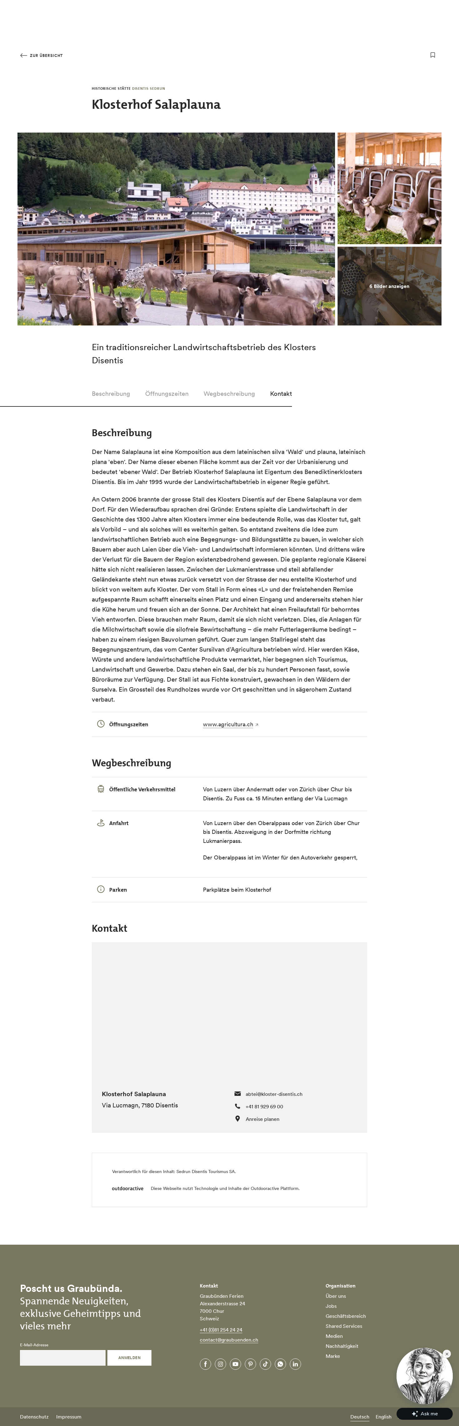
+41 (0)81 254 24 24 (221, 1330)
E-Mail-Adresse (34, 1345)
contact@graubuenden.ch (229, 1340)
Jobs (331, 1306)
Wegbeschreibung (229, 394)
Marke (333, 1356)
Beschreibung (111, 394)
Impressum (68, 1416)
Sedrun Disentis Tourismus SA (205, 1171)
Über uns (336, 1296)
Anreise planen (262, 1119)
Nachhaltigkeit (342, 1346)
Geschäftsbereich (346, 1316)
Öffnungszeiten (167, 394)
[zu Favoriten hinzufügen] (433, 55)
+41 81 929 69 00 (264, 1106)
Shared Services (344, 1326)
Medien (334, 1336)
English (384, 1416)
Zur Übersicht (46, 55)
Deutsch (359, 1416)
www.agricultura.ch (228, 724)
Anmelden (129, 1357)
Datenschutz (34, 1416)
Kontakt (281, 394)
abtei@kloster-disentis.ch (274, 1094)
